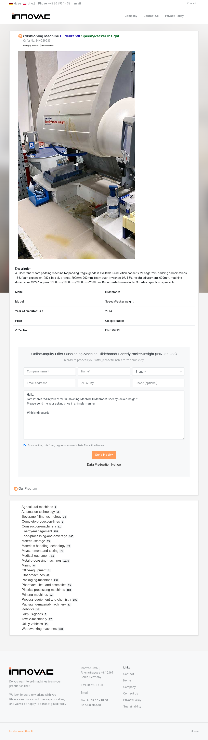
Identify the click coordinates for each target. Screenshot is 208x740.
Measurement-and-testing (42, 550)
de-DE (17, 3)
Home (127, 680)
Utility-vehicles (34, 624)
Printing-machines (37, 594)
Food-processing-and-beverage (47, 536)
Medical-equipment (37, 555)
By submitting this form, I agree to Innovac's (66, 445)
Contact (191, 3)
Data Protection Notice (104, 465)
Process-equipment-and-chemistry (49, 599)
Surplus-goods (33, 614)
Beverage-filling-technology (43, 516)
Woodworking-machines (42, 628)
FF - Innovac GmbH (21, 731)
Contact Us (151, 15)
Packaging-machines (39, 580)
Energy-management (39, 531)
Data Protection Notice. (91, 445)
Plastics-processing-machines (46, 589)
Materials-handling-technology (45, 546)
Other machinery (47, 46)
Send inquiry (104, 454)
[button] (31, 155)
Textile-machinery (36, 619)
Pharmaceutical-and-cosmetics (46, 585)
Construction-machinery (41, 526)
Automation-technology (40, 511)
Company (131, 15)
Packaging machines (31, 46)
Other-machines (35, 575)
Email (84, 692)
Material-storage (35, 541)
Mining (28, 565)
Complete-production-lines (42, 521)
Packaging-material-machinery (45, 604)
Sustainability (132, 706)
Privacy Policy (174, 15)
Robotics (30, 609)
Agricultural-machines (38, 507)
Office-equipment (35, 570)
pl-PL (30, 3)
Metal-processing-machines (45, 560)
